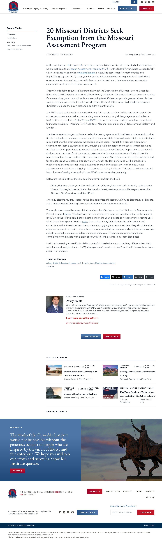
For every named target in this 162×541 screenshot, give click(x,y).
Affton (49, 263)
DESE (55, 263)
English (85, 263)
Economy (11, 42)
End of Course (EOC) (85, 120)
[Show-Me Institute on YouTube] (153, 1)
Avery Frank (133, 54)
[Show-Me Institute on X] (145, 1)
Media (89, 9)
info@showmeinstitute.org (44, 535)
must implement (86, 72)
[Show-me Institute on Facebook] (142, 1)
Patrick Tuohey (128, 379)
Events (101, 9)
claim (85, 221)
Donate (146, 8)
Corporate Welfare (14, 49)
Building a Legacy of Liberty (35, 9)
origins (68, 247)
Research (76, 9)
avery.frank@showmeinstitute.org (82, 323)
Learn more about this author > (82, 318)
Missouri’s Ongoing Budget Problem (80, 394)
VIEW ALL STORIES (55, 411)
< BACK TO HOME (91, 336)
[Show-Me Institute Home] (13, 7)
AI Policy (150, 497)
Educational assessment (70, 263)
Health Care (12, 38)
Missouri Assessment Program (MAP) (88, 69)
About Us (111, 9)
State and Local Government (19, 46)
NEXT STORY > (112, 336)
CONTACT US (86, 512)
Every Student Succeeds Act (102, 263)
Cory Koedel (71, 379)
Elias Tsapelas (71, 398)
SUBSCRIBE (145, 512)
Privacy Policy (149, 525)
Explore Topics (58, 9)
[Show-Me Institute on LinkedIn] (149, 1)
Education (11, 34)
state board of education (80, 65)
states (67, 214)
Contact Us (126, 8)
